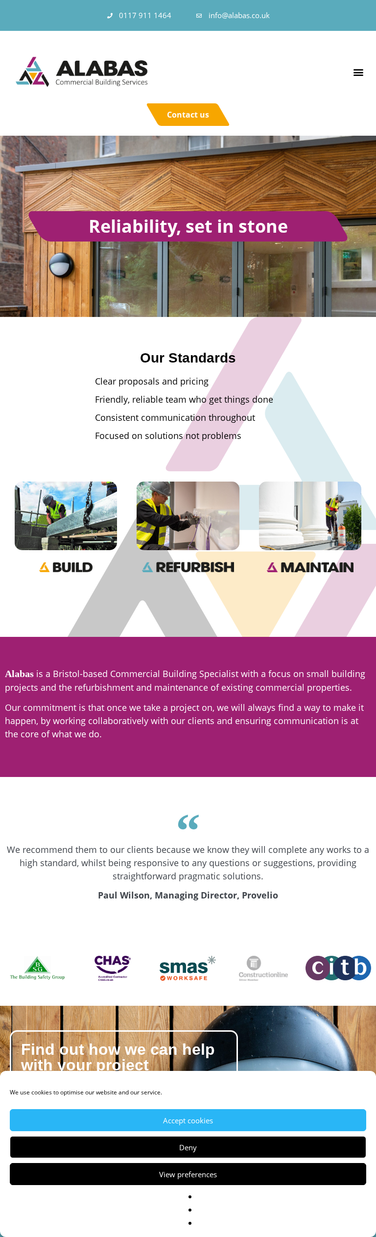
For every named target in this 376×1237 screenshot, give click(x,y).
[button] (358, 72)
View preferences (188, 1174)
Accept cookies (188, 1120)
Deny (188, 1147)
